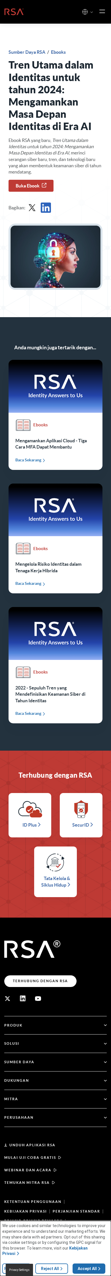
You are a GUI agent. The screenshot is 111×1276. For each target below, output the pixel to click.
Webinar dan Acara (28, 1170)
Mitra (11, 1099)
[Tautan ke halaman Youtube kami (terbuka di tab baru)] (38, 999)
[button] (92, 12)
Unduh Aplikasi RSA (32, 1145)
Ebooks (58, 52)
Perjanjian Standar (76, 1211)
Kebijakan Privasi (25, 1211)
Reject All (50, 1268)
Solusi (11, 1043)
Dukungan (16, 1080)
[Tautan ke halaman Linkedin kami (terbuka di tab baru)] (23, 999)
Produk (13, 1025)
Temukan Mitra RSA (27, 1182)
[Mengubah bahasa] (85, 12)
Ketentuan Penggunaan (32, 1201)
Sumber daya (19, 1062)
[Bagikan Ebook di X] (32, 207)
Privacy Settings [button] (19, 1269)
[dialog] (55, 1248)
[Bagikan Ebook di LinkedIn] (46, 207)
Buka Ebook (28, 185)
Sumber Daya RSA (27, 52)
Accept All (87, 1268)
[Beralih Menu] (102, 11)
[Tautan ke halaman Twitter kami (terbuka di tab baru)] (7, 999)
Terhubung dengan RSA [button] (40, 981)
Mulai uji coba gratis (30, 1157)
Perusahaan (19, 1117)
